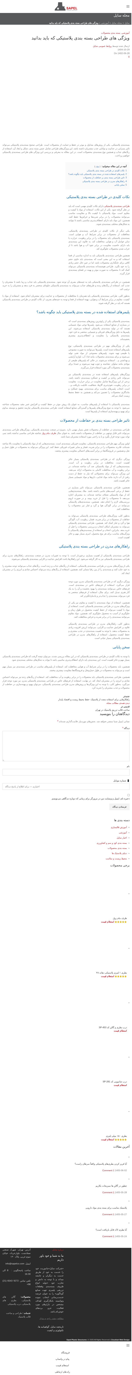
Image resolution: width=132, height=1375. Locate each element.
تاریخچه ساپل (57, 1326)
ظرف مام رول (49, 433)
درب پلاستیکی (14, 1304)
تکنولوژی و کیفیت (55, 1330)
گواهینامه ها (43, 1326)
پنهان (97, 166)
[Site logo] (66, 6)
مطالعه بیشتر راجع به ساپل (51, 1318)
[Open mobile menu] (128, 6)
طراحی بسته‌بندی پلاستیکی (117, 206)
